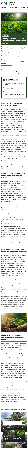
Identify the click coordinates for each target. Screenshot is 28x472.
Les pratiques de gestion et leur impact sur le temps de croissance (15, 91)
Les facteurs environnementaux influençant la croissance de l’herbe (15, 88)
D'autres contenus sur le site (13, 410)
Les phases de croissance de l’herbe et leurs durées (14, 84)
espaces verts (19, 71)
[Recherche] (22, 3)
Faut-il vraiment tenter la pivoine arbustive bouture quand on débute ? (14, 438)
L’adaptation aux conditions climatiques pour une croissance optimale (14, 95)
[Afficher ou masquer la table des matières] (21, 80)
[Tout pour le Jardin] (10, 3)
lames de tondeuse (6, 65)
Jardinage (5, 35)
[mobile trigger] (2, 3)
